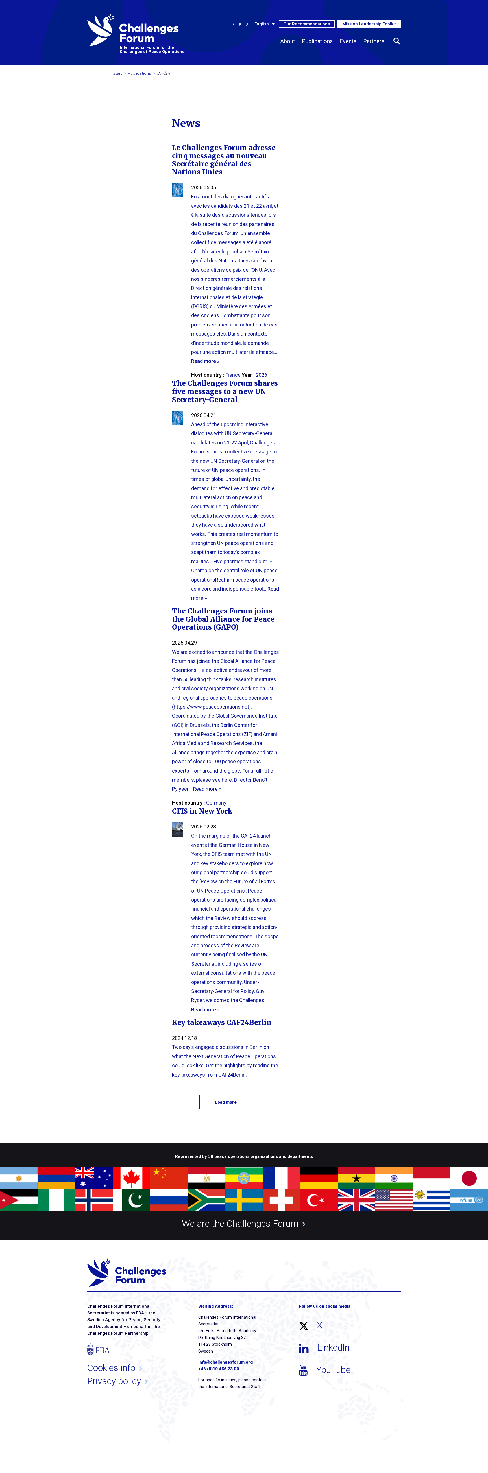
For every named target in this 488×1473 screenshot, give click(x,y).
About (287, 41)
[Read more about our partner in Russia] (169, 1200)
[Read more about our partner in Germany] (319, 1178)
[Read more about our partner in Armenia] (56, 1178)
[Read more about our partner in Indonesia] (431, 1178)
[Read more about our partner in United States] (394, 1200)
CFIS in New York (202, 811)
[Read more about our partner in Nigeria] (56, 1200)
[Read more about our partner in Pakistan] (131, 1200)
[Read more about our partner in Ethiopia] (244, 1178)
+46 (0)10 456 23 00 (218, 1368)
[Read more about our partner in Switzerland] (281, 1200)
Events (347, 41)
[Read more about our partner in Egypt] (206, 1178)
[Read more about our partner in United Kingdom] (356, 1200)
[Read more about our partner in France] (281, 1178)
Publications (317, 41)
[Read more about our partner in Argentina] (19, 1178)
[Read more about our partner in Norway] (94, 1200)
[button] (397, 41)
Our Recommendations (307, 24)
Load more (226, 1102)
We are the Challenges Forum (240, 1223)
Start (117, 73)
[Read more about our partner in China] (169, 1178)
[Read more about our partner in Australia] (94, 1178)
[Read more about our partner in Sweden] (244, 1200)
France (233, 375)
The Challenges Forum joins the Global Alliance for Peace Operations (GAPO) (223, 619)
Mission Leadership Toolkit (369, 24)
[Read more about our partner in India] (394, 1178)
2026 (261, 375)
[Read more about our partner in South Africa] (206, 1200)
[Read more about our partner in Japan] (469, 1178)
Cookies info (111, 1367)
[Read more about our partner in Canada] (131, 1178)
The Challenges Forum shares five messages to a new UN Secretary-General (225, 391)
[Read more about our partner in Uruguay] (431, 1200)
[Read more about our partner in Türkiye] (319, 1200)
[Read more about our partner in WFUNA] (469, 1200)
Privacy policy (114, 1381)
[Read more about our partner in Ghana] (356, 1178)
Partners (373, 41)
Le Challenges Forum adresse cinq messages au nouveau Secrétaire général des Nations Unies (224, 159)
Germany (216, 803)
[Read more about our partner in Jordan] (19, 1200)
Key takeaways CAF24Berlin (222, 1022)
